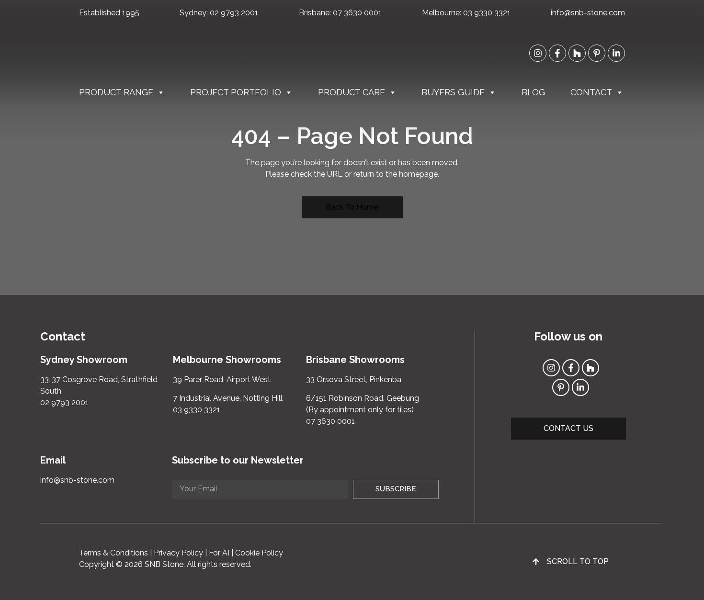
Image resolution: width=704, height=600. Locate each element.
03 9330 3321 (487, 12)
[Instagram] (537, 53)
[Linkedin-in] (616, 53)
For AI (219, 552)
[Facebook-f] (557, 53)
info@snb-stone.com (588, 12)
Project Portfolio (235, 92)
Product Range (116, 92)
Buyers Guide (453, 92)
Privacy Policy (178, 552)
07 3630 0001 (357, 12)
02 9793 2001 (234, 12)
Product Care (351, 92)
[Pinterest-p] (596, 53)
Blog (533, 92)
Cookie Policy (259, 552)
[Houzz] (577, 53)
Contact (591, 92)
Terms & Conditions (113, 552)
